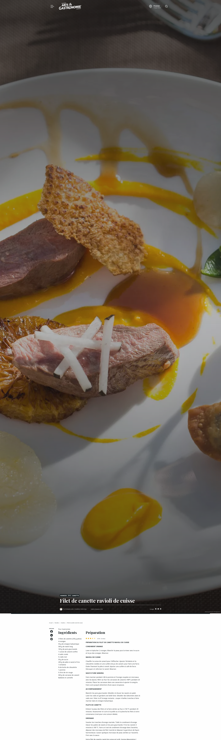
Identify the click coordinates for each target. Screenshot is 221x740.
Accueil (51, 623)
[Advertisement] (158, 639)
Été (69, 596)
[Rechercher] (166, 6)
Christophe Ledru (69, 609)
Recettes (57, 623)
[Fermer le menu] (52, 6)
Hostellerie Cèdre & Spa (81, 609)
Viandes (63, 596)
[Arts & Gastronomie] (70, 6)
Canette (75, 596)
